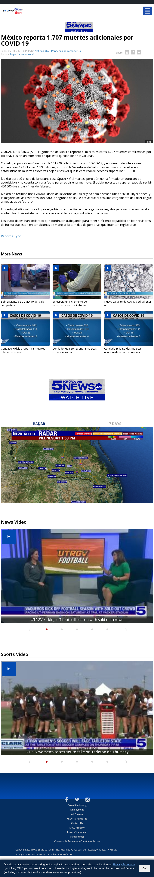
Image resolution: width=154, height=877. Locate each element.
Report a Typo (11, 236)
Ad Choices (77, 814)
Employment (77, 809)
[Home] (25, 11)
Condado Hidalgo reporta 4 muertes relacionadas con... (75, 350)
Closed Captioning (77, 805)
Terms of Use (77, 836)
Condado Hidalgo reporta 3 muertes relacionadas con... (23, 350)
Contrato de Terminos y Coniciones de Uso (77, 841)
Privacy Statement (77, 832)
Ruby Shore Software (61, 854)
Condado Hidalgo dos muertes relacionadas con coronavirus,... (123, 350)
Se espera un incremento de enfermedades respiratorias (70, 303)
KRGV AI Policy (77, 827)
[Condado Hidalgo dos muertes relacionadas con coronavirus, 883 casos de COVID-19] (128, 328)
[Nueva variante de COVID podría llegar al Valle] (128, 281)
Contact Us (77, 823)
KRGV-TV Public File (77, 818)
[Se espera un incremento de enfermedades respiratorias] (77, 281)
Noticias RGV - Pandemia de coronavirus (58, 51)
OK (144, 868)
